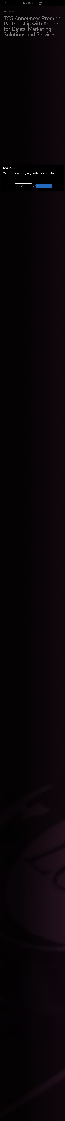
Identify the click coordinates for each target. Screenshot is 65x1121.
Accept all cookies (44, 186)
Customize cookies (32, 179)
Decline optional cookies (23, 186)
